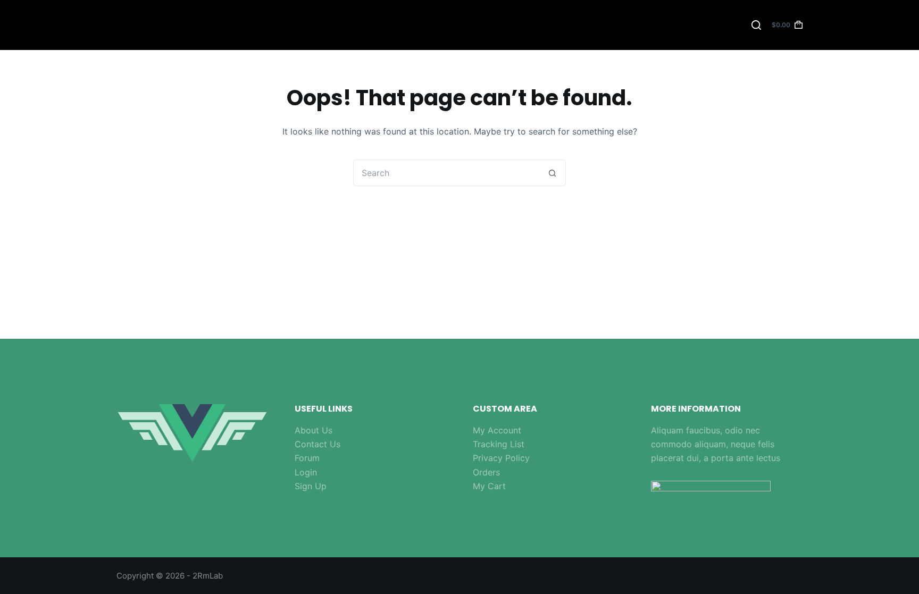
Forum (307, 458)
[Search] (756, 25)
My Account (497, 430)
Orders (486, 472)
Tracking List (498, 444)
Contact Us (317, 444)
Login (306, 472)
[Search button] (552, 173)
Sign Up (311, 486)
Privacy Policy (501, 458)
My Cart (489, 486)
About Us (313, 430)
